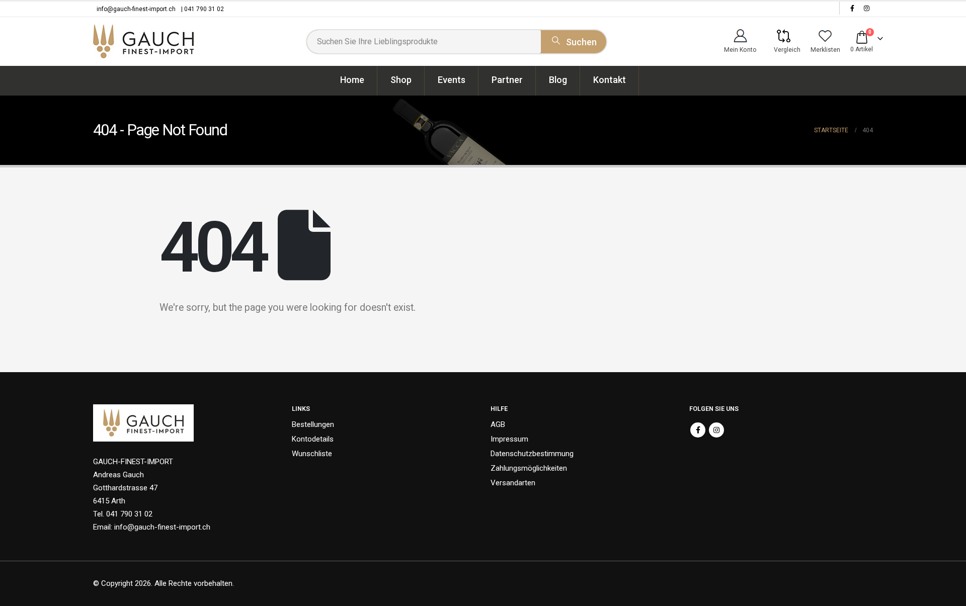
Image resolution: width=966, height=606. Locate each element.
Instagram (716, 430)
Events (451, 79)
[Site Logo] (143, 41)
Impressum (509, 439)
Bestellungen (313, 424)
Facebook (697, 430)
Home (352, 79)
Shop (401, 79)
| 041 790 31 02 (202, 9)
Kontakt (609, 79)
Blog (558, 79)
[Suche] (573, 40)
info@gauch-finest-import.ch (136, 9)
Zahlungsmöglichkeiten (529, 468)
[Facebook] (852, 8)
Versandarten (513, 482)
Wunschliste (312, 453)
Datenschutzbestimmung (532, 453)
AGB (498, 424)
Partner (507, 79)
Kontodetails (313, 439)
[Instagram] (866, 8)
